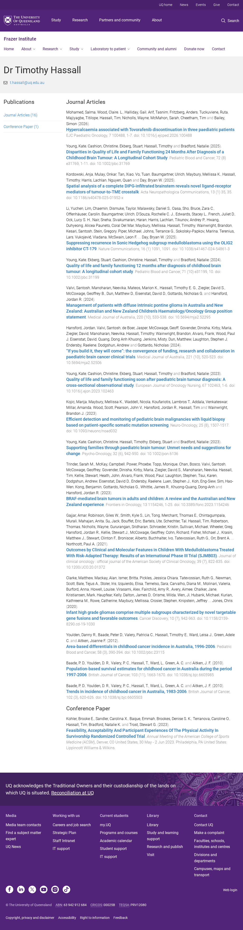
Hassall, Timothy (158, 146)
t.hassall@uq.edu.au (27, 82)
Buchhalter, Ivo (161, 538)
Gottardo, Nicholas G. (185, 293)
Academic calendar (116, 841)
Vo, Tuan (142, 174)
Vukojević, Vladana (91, 237)
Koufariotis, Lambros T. (171, 402)
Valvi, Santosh (78, 288)
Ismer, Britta (128, 578)
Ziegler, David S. (211, 288)
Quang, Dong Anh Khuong (119, 339)
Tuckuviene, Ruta (213, 112)
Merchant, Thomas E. (179, 515)
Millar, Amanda (78, 407)
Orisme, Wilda (164, 595)
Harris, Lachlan (94, 180)
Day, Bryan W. (151, 180)
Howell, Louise (103, 589)
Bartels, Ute (152, 521)
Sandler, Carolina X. (112, 718)
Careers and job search (72, 825)
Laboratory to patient (108, 49)
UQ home (165, 5)
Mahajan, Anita (91, 521)
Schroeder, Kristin (164, 526)
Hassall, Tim (110, 118)
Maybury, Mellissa (151, 225)
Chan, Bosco (189, 464)
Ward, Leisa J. (200, 635)
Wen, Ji (184, 595)
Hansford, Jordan (80, 328)
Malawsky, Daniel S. (153, 208)
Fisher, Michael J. (205, 532)
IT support (61, 848)
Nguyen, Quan (120, 180)
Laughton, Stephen (180, 475)
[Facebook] (9, 890)
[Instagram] (55, 890)
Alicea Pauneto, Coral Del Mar (109, 225)
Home (9, 49)
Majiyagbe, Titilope (82, 118)
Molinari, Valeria (216, 583)
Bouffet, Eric (131, 521)
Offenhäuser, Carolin (83, 214)
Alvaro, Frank (203, 333)
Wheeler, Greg (221, 526)
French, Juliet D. (221, 214)
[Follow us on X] (32, 890)
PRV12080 (138, 905)
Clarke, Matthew (79, 578)
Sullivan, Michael (194, 526)
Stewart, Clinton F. (101, 538)
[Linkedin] (21, 890)
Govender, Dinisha (195, 328)
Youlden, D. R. (98, 663)
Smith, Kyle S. (132, 515)
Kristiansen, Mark (80, 595)
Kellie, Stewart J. (114, 532)
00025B (109, 905)
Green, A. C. (174, 663)
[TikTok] (66, 890)
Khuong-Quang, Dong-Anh (193, 487)
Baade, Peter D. (110, 635)
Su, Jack (113, 521)
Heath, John (109, 475)
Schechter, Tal (175, 521)
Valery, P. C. (120, 663)
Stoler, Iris (108, 583)
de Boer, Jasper (134, 328)
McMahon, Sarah (164, 118)
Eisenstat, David (83, 339)
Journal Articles (20, 115)
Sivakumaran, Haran (130, 220)
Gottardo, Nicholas (153, 345)
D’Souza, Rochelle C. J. (155, 214)
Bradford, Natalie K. (105, 724)
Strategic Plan (64, 832)
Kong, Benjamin (88, 487)
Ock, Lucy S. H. (78, 220)
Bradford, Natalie (195, 146)
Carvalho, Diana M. (185, 583)
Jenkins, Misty (155, 339)
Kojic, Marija (76, 402)
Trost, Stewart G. (143, 724)
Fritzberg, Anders (184, 112)
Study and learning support (162, 835)
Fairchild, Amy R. (156, 589)
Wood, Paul (154, 475)
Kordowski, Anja (79, 174)
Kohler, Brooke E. (80, 718)
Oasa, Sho (180, 208)
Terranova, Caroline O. (211, 718)
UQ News (13, 846)
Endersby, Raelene (81, 345)
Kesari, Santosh (79, 231)
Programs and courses (119, 832)
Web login (230, 890)
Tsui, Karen (207, 475)
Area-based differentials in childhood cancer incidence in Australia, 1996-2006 (140, 646)
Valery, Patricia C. (139, 635)
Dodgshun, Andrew (113, 345)
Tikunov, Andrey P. (190, 220)
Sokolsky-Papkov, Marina (197, 231)
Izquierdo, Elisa (130, 583)
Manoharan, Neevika (109, 288)
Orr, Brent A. (220, 538)
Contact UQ (203, 825)
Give (216, 5)
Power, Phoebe (138, 464)
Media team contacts (23, 825)
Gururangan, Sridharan (129, 526)
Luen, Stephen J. (176, 481)
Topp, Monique (165, 464)
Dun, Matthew (179, 339)
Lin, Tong (152, 515)
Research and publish (165, 846)
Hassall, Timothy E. (171, 635)
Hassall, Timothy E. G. (178, 288)
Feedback (120, 918)
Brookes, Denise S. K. (174, 718)
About (157, 20)
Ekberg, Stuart (131, 146)
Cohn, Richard (177, 532)
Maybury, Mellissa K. (203, 174)
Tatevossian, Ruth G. (192, 538)
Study (56, 20)
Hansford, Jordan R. (160, 407)
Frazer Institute (20, 39)
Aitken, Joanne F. (92, 640)
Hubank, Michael (205, 595)
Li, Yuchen (74, 208)
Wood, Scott (103, 407)
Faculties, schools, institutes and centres (212, 844)
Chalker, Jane (205, 589)
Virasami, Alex (128, 589)
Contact (233, 5)
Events (201, 5)
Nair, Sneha (101, 220)
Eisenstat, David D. (150, 293)
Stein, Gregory (105, 231)
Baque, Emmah (142, 718)
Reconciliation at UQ (72, 793)
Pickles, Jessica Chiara (159, 578)
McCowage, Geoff (163, 328)
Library (153, 825)
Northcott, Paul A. (80, 544)
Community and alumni (157, 49)
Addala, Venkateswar (209, 402)
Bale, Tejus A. (87, 583)
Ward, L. (157, 663)
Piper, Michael (129, 231)
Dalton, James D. (137, 595)
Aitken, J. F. (201, 663)
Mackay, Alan (105, 578)
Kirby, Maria (221, 328)
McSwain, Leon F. (122, 237)
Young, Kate (76, 146)
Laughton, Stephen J (210, 339)
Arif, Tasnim (158, 112)
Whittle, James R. (154, 487)
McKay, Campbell (110, 464)
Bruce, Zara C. (202, 208)
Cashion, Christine (103, 146)
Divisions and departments (205, 857)
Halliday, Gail (135, 112)
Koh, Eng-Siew (203, 481)
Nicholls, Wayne (135, 118)
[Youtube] (43, 890)
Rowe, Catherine (103, 600)
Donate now (194, 49)
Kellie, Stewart (86, 475)
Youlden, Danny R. (81, 635)
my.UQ (105, 825)
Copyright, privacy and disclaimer (30, 918)
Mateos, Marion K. (143, 288)
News (184, 5)
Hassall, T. (140, 663)
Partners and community (119, 20)
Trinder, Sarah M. (80, 464)
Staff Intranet (64, 841)
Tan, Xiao (126, 174)
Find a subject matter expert (23, 835)
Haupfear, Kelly (109, 595)
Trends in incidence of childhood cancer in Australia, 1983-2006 (126, 691)
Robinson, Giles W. (103, 515)
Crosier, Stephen (163, 600)
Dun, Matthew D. (120, 293)
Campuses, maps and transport (212, 871)
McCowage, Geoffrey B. (85, 293)
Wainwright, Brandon (214, 225)
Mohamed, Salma (81, 112)
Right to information (95, 918)
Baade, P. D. (75, 663)
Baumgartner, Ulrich (168, 174)
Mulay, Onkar (105, 174)
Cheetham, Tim (193, 118)
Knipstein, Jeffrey (193, 600)
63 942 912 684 (75, 905)
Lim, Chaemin (96, 208)
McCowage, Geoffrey (83, 470)
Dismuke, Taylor (122, 208)
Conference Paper (21, 126)
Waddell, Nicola (137, 402)
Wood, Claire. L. (110, 112)
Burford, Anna (77, 589)
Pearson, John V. (128, 407)
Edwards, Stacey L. (191, 214)
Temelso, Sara (156, 583)
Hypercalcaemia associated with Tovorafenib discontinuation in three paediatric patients (150, 129)
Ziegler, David (77, 333)
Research (80, 20)
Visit (150, 854)
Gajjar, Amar (76, 515)
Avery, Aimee (181, 589)
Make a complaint (209, 832)
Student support (113, 848)
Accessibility (67, 918)
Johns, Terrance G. (158, 231)
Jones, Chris (222, 600)
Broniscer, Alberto (132, 538)
